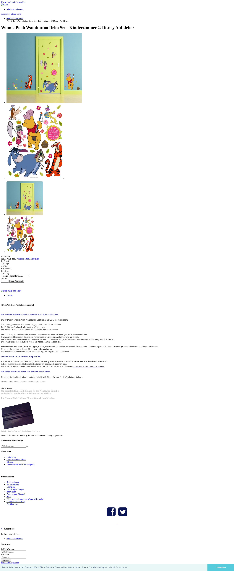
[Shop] (4, 5)
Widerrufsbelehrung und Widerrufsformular (24, 499)
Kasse (3, 2)
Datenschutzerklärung (15, 501)
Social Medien (12, 484)
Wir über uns (11, 504)
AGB (8, 496)
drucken (4, 278)
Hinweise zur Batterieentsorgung (20, 464)
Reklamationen (12, 482)
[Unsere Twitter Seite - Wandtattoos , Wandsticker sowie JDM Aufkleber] (122, 515)
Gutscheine (11, 457)
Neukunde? (11, 2)
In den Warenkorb (16, 281)
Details (9, 295)
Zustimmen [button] (221, 567)
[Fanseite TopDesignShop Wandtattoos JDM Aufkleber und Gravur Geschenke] (111, 515)
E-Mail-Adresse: (8, 549)
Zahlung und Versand (15, 494)
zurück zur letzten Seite (11, 14)
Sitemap (9, 462)
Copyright (10, 487)
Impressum (11, 492)
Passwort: (5, 554)
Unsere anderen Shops (16, 459)
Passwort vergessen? (10, 563)
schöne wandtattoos (14, 9)
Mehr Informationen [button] (118, 567)
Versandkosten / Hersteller (27, 259)
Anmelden (21, 2)
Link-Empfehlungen (15, 489)
